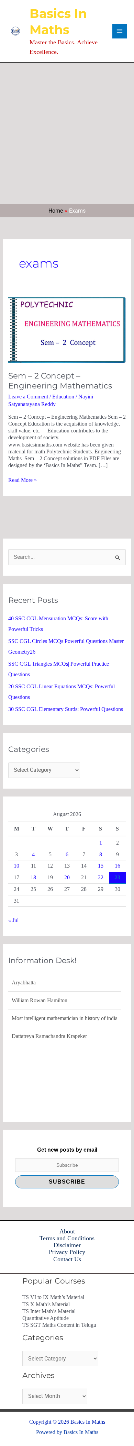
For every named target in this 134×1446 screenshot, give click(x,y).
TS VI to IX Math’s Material (53, 1297)
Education (63, 396)
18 (33, 877)
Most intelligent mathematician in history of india (65, 1018)
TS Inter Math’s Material (49, 1311)
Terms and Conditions (67, 1238)
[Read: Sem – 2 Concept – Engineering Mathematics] (67, 329)
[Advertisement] (67, 134)
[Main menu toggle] (119, 31)
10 (16, 866)
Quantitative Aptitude (45, 1318)
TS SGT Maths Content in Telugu (59, 1325)
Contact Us (67, 1259)
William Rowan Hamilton (39, 1000)
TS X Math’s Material (46, 1304)
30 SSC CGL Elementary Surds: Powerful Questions (65, 709)
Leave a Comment (28, 396)
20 (67, 877)
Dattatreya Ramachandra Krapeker (49, 1036)
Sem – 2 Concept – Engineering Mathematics (60, 381)
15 (100, 866)
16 (117, 866)
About (67, 1231)
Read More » (22, 480)
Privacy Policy (67, 1252)
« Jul (13, 920)
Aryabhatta (24, 982)
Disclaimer (67, 1245)
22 (100, 877)
